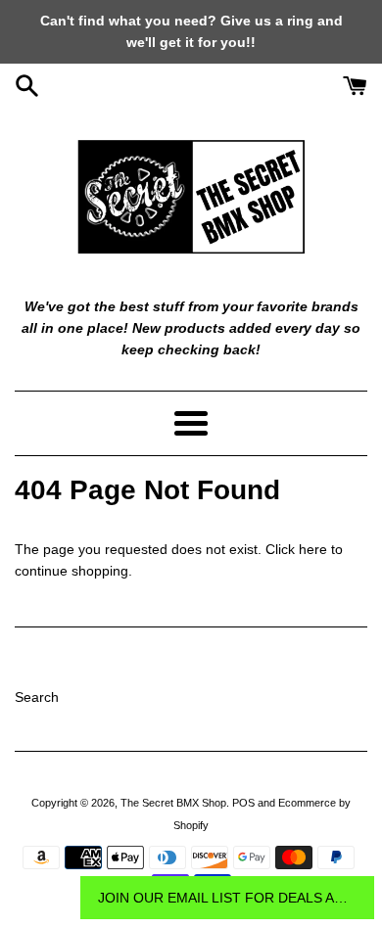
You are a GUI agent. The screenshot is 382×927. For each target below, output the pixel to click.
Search (37, 697)
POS (243, 803)
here (313, 549)
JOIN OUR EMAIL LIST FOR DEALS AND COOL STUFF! (227, 897)
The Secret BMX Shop (173, 803)
